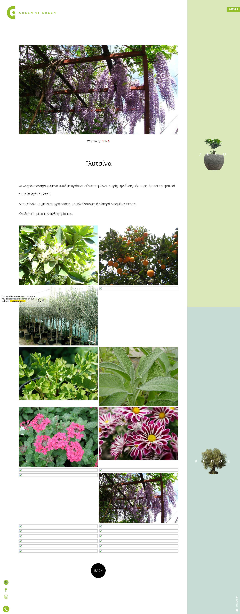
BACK (98, 570)
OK (41, 300)
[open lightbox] (58, 255)
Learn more (18, 301)
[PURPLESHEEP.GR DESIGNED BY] (237, 610)
